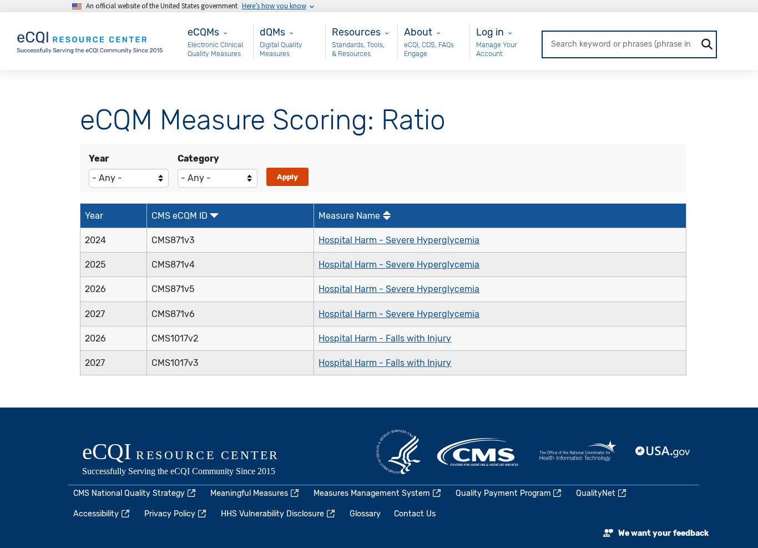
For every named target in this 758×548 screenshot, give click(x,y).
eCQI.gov (193, 460)
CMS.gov (478, 452)
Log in (490, 32)
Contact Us (415, 514)
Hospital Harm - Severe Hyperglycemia (399, 240)
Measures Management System (372, 493)
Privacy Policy (169, 514)
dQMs (272, 32)
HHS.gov (398, 452)
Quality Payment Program (503, 493)
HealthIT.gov (577, 452)
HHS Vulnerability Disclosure (272, 514)
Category (198, 158)
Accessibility (96, 514)
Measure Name (349, 215)
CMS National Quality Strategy (129, 493)
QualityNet (595, 493)
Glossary (365, 514)
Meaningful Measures (249, 493)
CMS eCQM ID (179, 215)
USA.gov (663, 451)
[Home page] (90, 40)
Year (99, 158)
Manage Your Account (496, 49)
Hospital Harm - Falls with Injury (385, 338)
